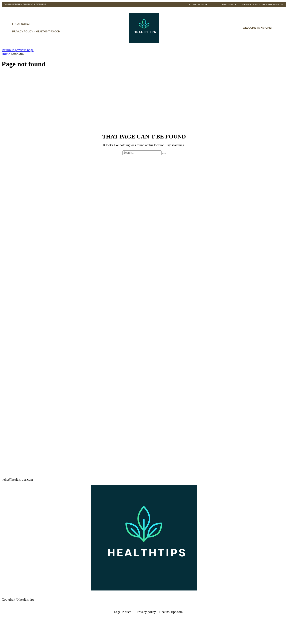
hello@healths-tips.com (17, 479)
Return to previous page (18, 50)
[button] (25, 4)
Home (6, 54)
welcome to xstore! (257, 27)
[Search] (164, 153)
